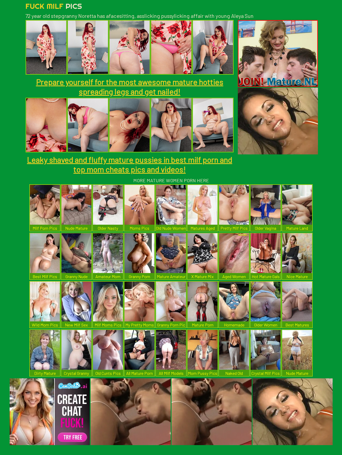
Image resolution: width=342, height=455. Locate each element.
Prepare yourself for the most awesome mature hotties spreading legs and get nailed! (129, 86)
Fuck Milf (53, 6)
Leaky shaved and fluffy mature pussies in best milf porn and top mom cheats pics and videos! (129, 164)
